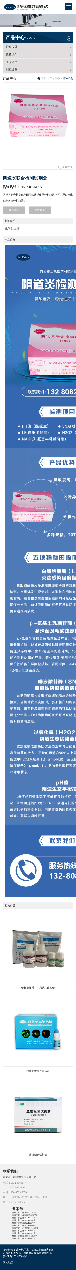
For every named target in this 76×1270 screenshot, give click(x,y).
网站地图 (8, 1262)
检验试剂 (12, 54)
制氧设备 (12, 69)
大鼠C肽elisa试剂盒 (42, 1249)
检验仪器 (12, 46)
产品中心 (20, 37)
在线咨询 (40, 210)
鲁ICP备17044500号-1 (15, 1256)
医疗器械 (12, 62)
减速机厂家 (22, 1249)
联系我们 (14, 210)
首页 (43, 78)
